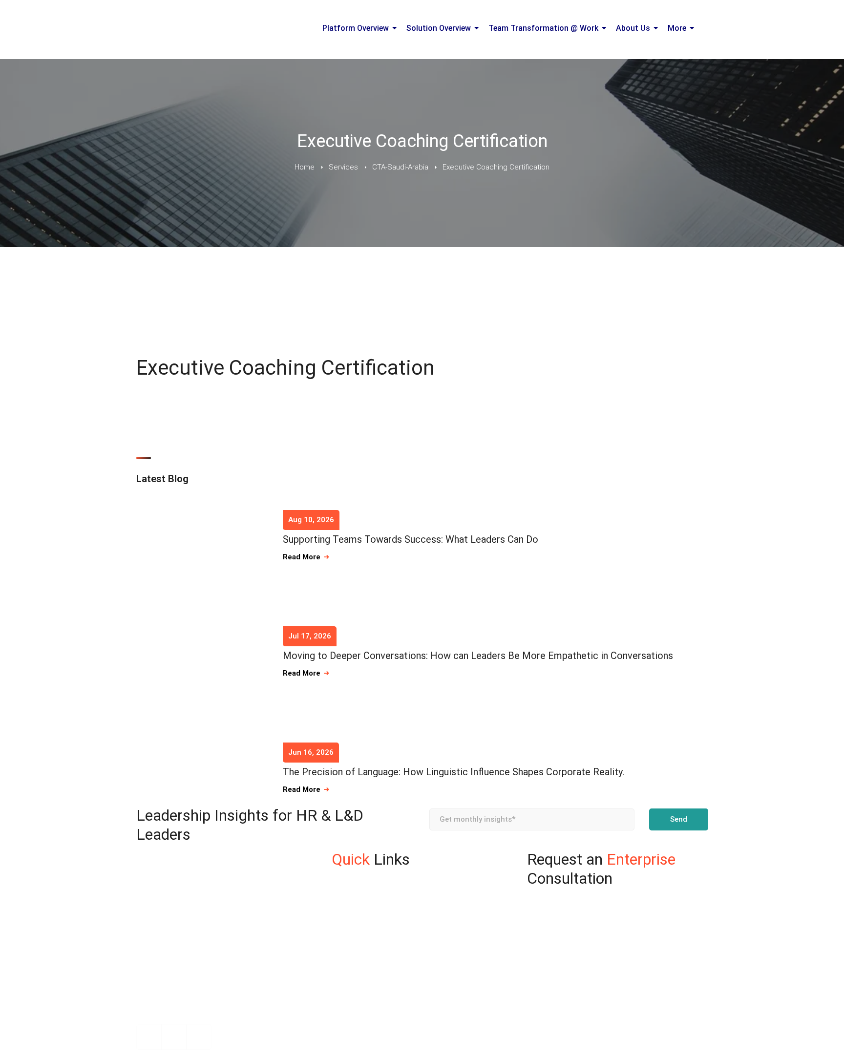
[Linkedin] (174, 1037)
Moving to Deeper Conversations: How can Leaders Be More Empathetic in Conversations (478, 655)
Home (305, 167)
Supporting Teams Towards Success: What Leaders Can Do (410, 539)
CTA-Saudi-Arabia (400, 167)
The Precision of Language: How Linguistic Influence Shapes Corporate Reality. (453, 772)
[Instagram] (149, 1037)
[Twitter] (199, 1037)
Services (343, 167)
